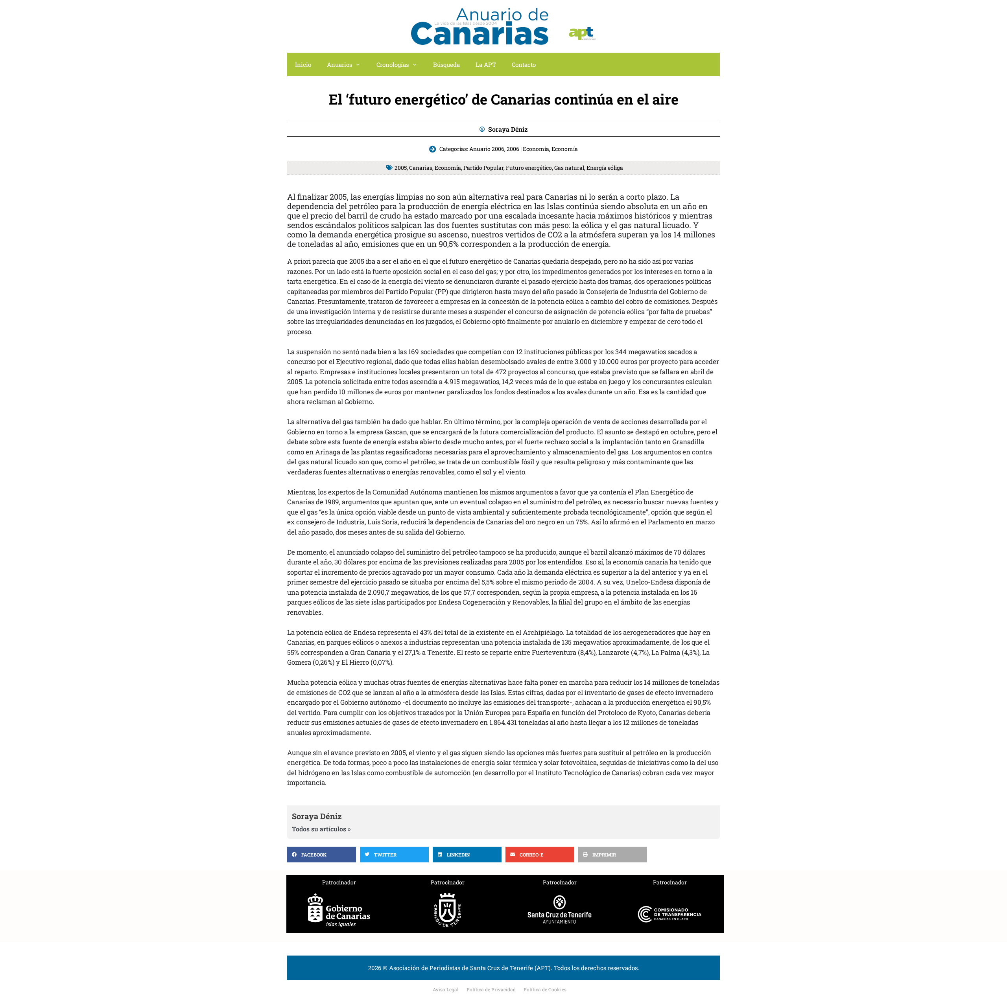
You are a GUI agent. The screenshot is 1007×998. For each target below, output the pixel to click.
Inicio (303, 64)
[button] (321, 854)
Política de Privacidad (491, 989)
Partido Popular (483, 167)
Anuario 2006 (486, 149)
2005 (401, 167)
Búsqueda (446, 64)
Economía (564, 149)
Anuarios (339, 64)
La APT (486, 64)
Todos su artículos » (321, 829)
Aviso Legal (446, 989)
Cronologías (392, 64)
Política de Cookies (545, 989)
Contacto (524, 64)
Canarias (420, 167)
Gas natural (569, 167)
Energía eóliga (604, 167)
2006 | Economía (528, 149)
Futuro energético (529, 167)
